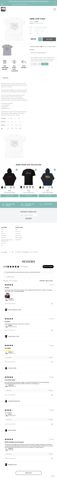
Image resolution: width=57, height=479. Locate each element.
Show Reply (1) (9, 357)
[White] (8, 187)
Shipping (31, 23)
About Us (3, 233)
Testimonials (4, 235)
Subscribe (28, 218)
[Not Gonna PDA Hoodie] (9, 178)
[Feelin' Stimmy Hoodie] (47, 178)
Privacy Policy (18, 235)
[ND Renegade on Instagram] (12, 252)
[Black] (2, 187)
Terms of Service (19, 237)
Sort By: (42, 280)
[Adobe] (14, 187)
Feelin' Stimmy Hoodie (47, 192)
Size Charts (17, 233)
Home (2, 229)
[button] (29, 266)
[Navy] (24, 187)
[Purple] (11, 187)
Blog (2, 245)
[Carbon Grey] (49, 187)
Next (54, 181)
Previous (2, 181)
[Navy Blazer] (5, 187)
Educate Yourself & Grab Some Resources (6, 240)
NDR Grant (3, 237)
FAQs (16, 229)
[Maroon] (33, 187)
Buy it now (49, 39)
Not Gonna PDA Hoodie (9, 192)
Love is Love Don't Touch (28, 192)
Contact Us (17, 231)
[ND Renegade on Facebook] (10, 252)
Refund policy (18, 239)
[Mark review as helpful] (52, 304)
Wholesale (3, 243)
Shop (2, 231)
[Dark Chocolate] (27, 187)
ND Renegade (26, 252)
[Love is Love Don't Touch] (28, 178)
